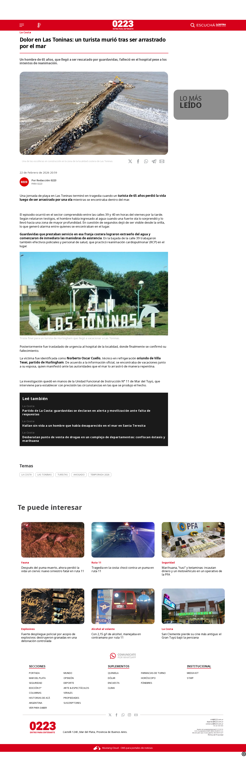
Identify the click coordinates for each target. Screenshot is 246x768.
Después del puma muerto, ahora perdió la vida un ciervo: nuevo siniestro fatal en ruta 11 (52, 569)
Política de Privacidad (215, 735)
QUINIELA (113, 673)
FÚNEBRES (146, 682)
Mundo (68, 673)
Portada (34, 673)
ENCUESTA (113, 682)
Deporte (69, 682)
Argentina (35, 702)
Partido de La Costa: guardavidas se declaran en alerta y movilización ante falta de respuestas (86, 412)
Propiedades (71, 697)
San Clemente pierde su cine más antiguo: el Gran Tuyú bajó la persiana (192, 635)
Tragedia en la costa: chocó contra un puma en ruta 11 (122, 569)
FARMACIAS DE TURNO (153, 673)
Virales (68, 692)
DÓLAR (111, 678)
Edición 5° (35, 688)
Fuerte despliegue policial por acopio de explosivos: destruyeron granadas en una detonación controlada (49, 637)
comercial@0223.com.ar (214, 724)
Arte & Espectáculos (76, 688)
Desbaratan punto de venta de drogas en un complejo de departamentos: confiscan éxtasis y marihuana (93, 439)
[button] (146, 161)
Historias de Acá (39, 697)
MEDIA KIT (193, 673)
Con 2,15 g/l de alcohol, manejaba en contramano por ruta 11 (116, 635)
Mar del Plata (37, 678)
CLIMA (111, 688)
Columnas (35, 692)
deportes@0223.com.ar (215, 722)
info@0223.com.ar (216, 719)
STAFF (190, 678)
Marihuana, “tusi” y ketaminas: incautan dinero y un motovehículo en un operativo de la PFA (192, 571)
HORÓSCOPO (148, 678)
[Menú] (21, 25)
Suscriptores (72, 702)
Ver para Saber (38, 707)
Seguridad (35, 682)
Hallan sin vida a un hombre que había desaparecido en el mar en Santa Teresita (84, 426)
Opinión (69, 678)
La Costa (25, 32)
